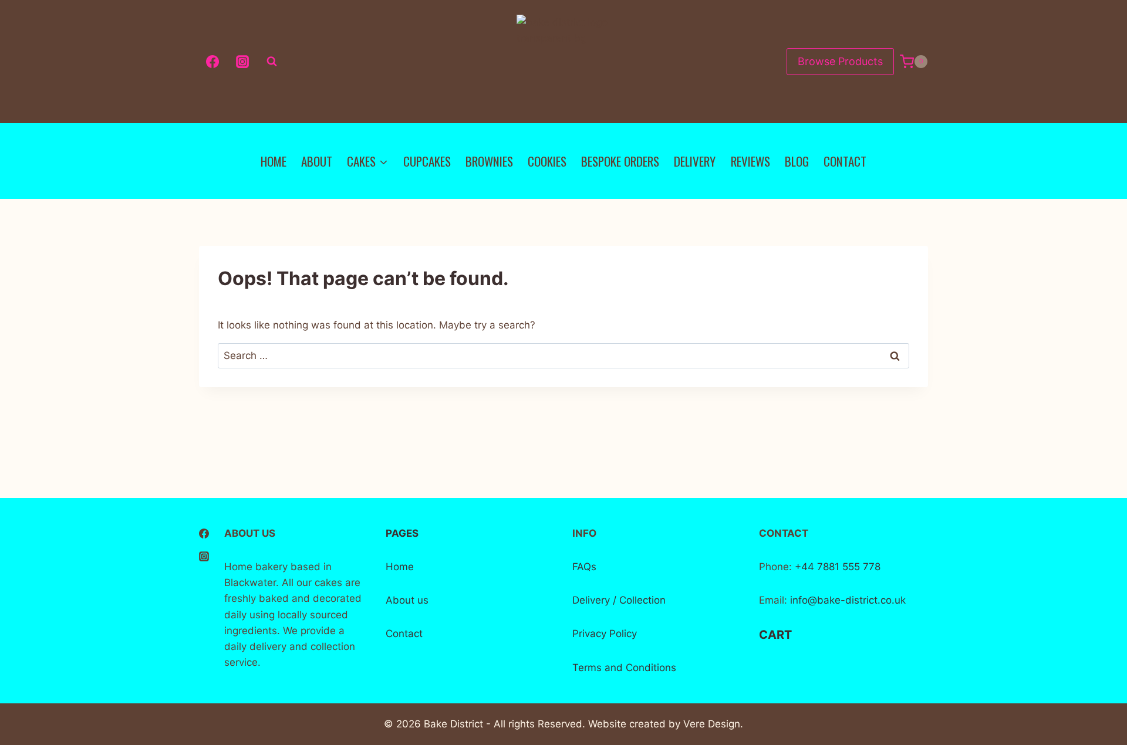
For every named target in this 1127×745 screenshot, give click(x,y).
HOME (273, 161)
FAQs (584, 567)
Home (400, 567)
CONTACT (845, 161)
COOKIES (547, 161)
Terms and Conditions (624, 667)
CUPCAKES (427, 161)
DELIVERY (695, 161)
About (400, 600)
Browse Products (840, 61)
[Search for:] (563, 355)
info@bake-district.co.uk (848, 600)
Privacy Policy (604, 633)
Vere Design (711, 724)
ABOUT (316, 161)
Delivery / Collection (619, 600)
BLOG (797, 161)
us (421, 600)
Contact (404, 633)
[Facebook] (212, 61)
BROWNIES (489, 161)
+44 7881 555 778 (836, 567)
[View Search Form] (271, 61)
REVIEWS (750, 161)
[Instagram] (242, 61)
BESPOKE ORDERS (620, 161)
